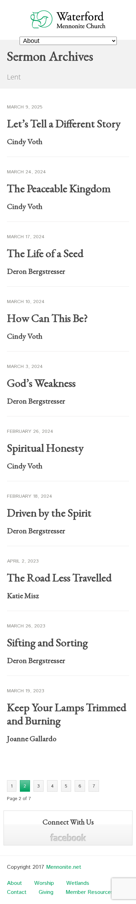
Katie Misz (23, 595)
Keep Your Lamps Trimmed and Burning (66, 714)
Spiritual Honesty (45, 447)
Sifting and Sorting (47, 642)
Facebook (68, 838)
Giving (46, 892)
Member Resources (90, 892)
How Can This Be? (47, 318)
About (14, 883)
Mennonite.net (63, 867)
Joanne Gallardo (31, 738)
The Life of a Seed (45, 253)
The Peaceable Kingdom (59, 188)
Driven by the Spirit (49, 512)
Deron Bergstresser (36, 271)
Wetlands (77, 883)
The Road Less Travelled (59, 577)
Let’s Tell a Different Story (64, 123)
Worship (44, 883)
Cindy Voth (25, 141)
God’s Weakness (41, 383)
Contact (17, 892)
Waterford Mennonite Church (68, 19)
